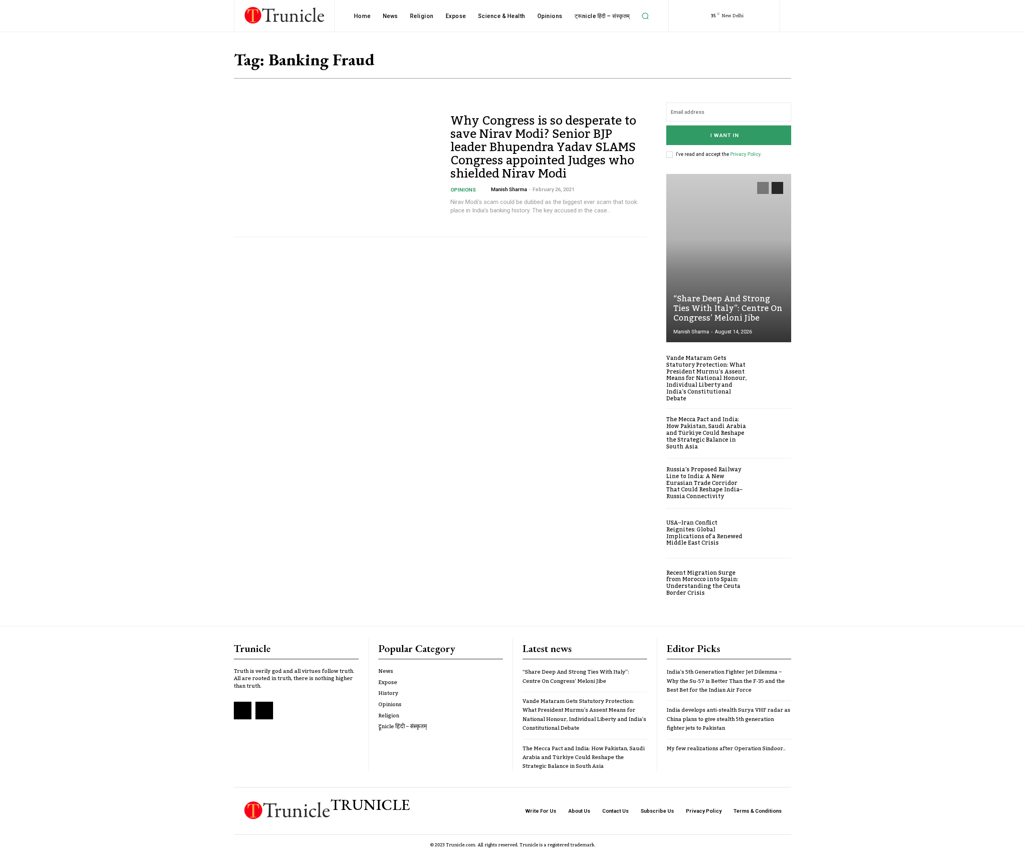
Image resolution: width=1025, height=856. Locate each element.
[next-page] (777, 188)
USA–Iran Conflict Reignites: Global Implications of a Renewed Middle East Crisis (704, 533)
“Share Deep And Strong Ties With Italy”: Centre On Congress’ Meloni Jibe (727, 308)
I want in (724, 135)
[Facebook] (242, 710)
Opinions (463, 190)
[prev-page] (763, 188)
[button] (645, 16)
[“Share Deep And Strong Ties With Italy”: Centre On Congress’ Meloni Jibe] (728, 258)
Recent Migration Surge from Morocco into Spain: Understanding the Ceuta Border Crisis (703, 583)
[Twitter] (264, 710)
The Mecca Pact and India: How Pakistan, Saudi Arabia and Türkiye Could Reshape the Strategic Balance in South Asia (706, 433)
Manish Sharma (509, 189)
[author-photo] (486, 190)
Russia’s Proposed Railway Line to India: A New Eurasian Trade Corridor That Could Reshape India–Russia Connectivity (704, 483)
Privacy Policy (745, 154)
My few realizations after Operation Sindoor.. (726, 748)
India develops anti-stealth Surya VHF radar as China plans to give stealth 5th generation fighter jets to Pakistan (728, 719)
